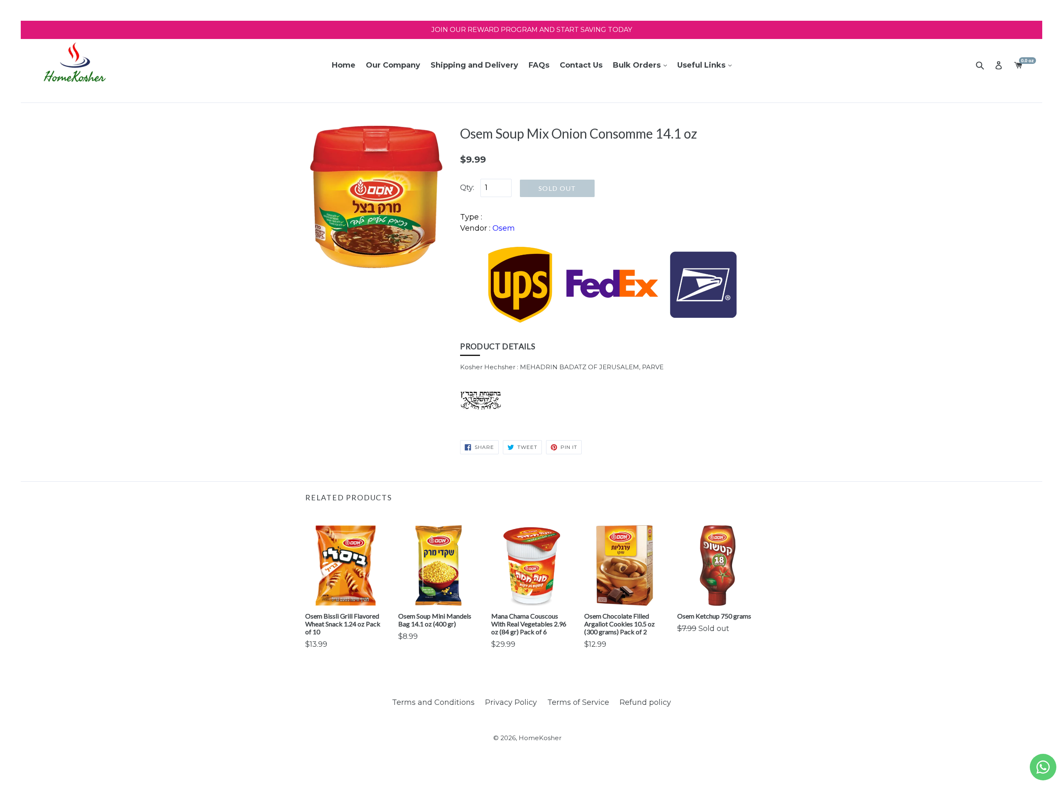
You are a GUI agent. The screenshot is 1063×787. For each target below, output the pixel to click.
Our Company (393, 65)
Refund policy (645, 702)
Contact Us (581, 65)
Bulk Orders (638, 65)
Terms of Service (578, 702)
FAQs (539, 65)
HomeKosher (540, 738)
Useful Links (702, 65)
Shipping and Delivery (474, 65)
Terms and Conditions (433, 702)
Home (343, 65)
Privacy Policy (511, 702)
